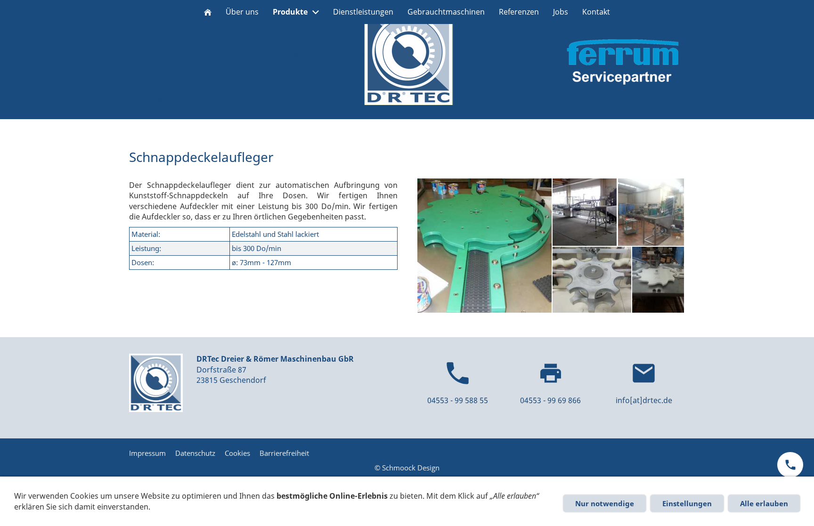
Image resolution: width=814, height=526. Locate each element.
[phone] (790, 464)
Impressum (147, 453)
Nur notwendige (604, 503)
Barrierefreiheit (284, 453)
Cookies (237, 453)
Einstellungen (687, 503)
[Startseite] (208, 12)
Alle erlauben (764, 503)
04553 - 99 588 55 (457, 400)
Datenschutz (195, 453)
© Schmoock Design (407, 467)
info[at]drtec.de (644, 400)
